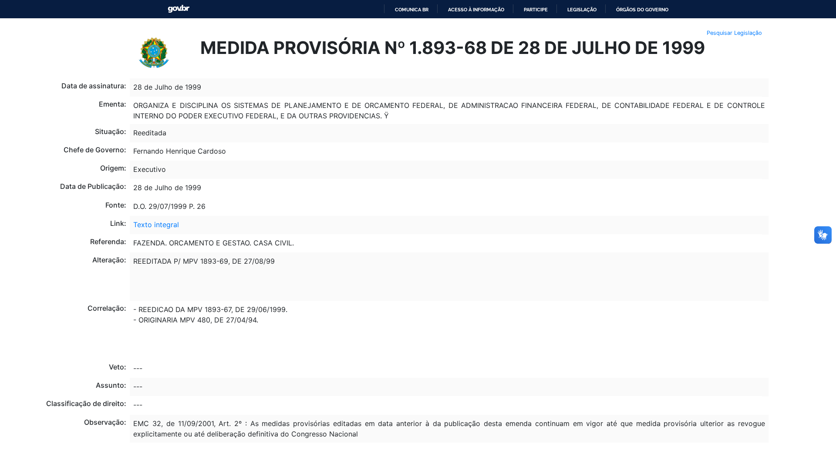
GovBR (178, 9)
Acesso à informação (476, 10)
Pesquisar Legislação (734, 33)
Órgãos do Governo (642, 10)
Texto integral (156, 224)
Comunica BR (411, 10)
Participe (536, 10)
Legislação (582, 10)
